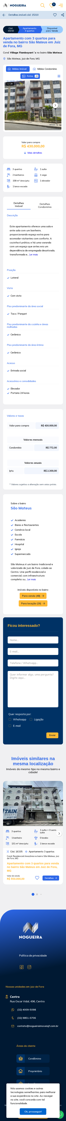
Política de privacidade (33, 955)
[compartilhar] (62, 15)
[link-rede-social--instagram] (29, 967)
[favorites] (55, 15)
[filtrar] (43, 5)
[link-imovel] (33, 803)
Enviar (52, 735)
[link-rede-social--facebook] (21, 967)
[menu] (61, 5)
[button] (55, 105)
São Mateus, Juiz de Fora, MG (23, 58)
